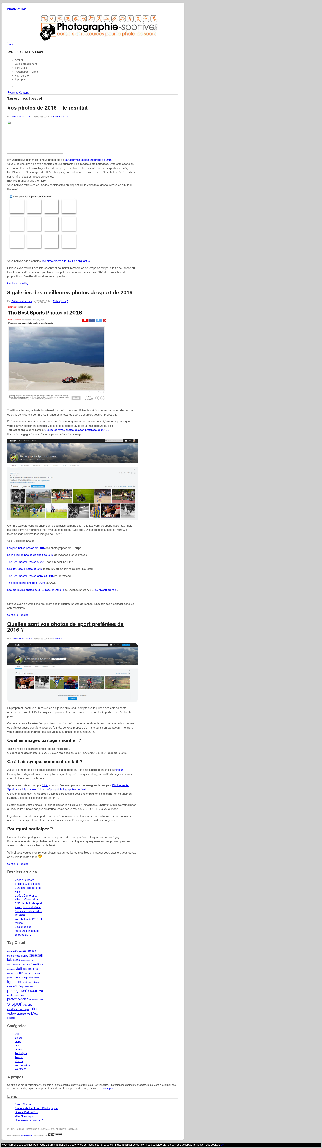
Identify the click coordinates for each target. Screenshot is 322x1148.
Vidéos (19, 1061)
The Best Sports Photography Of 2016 (30, 576)
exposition (12, 973)
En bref (56, 116)
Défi (17, 1033)
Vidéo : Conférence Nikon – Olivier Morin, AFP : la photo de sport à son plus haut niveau (28, 901)
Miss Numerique (24, 1116)
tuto (33, 1008)
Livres (18, 1049)
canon (24, 960)
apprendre (12, 951)
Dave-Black (37, 964)
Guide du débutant (26, 64)
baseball (36, 955)
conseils (24, 964)
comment (31, 960)
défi (19, 968)
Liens (18, 1041)
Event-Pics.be (23, 1104)
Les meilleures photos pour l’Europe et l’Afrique (35, 590)
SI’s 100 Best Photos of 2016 (24, 569)
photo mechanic (15, 995)
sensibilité (38, 999)
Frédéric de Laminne (21, 116)
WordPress (27, 1135)
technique (24, 1009)
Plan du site (22, 75)
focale (28, 973)
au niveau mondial (106, 590)
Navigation (16, 9)
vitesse (21, 1013)
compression (12, 964)
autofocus (29, 951)
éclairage (11, 1017)
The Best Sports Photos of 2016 (26, 562)
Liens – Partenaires (26, 1112)
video (11, 1013)
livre (24, 982)
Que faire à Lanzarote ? (29, 1120)
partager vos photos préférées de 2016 (88, 159)
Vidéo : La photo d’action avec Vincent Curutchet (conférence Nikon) (28, 885)
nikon (36, 982)
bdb (9, 959)
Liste (63, 116)
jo (27, 977)
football (36, 973)
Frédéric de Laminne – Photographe (36, 1108)
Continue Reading (18, 283)
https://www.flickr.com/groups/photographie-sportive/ (54, 789)
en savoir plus (106, 1088)
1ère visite (21, 67)
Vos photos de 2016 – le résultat (47, 107)
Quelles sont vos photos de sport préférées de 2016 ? (76, 430)
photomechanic (17, 998)
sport (17, 1003)
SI (9, 1004)
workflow (32, 1013)
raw (31, 999)
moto (30, 982)
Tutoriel (19, 1057)
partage (25, 986)
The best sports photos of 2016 (26, 583)
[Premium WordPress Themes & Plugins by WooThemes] (55, 1135)
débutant (11, 969)
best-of (16, 960)
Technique (21, 1053)
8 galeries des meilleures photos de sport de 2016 (69, 292)
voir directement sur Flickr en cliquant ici (66, 261)
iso (24, 977)
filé (21, 973)
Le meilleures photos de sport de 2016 (30, 555)
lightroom (14, 981)
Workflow (20, 1069)
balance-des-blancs (17, 955)
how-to (17, 977)
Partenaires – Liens (26, 71)
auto (21, 951)
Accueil (19, 60)
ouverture (14, 986)
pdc (31, 986)
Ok (222, 1144)
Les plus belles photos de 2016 (26, 548)
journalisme (34, 977)
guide (9, 977)
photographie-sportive (25, 990)
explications (30, 968)
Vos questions (23, 1065)
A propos (20, 79)
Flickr (119, 770)
